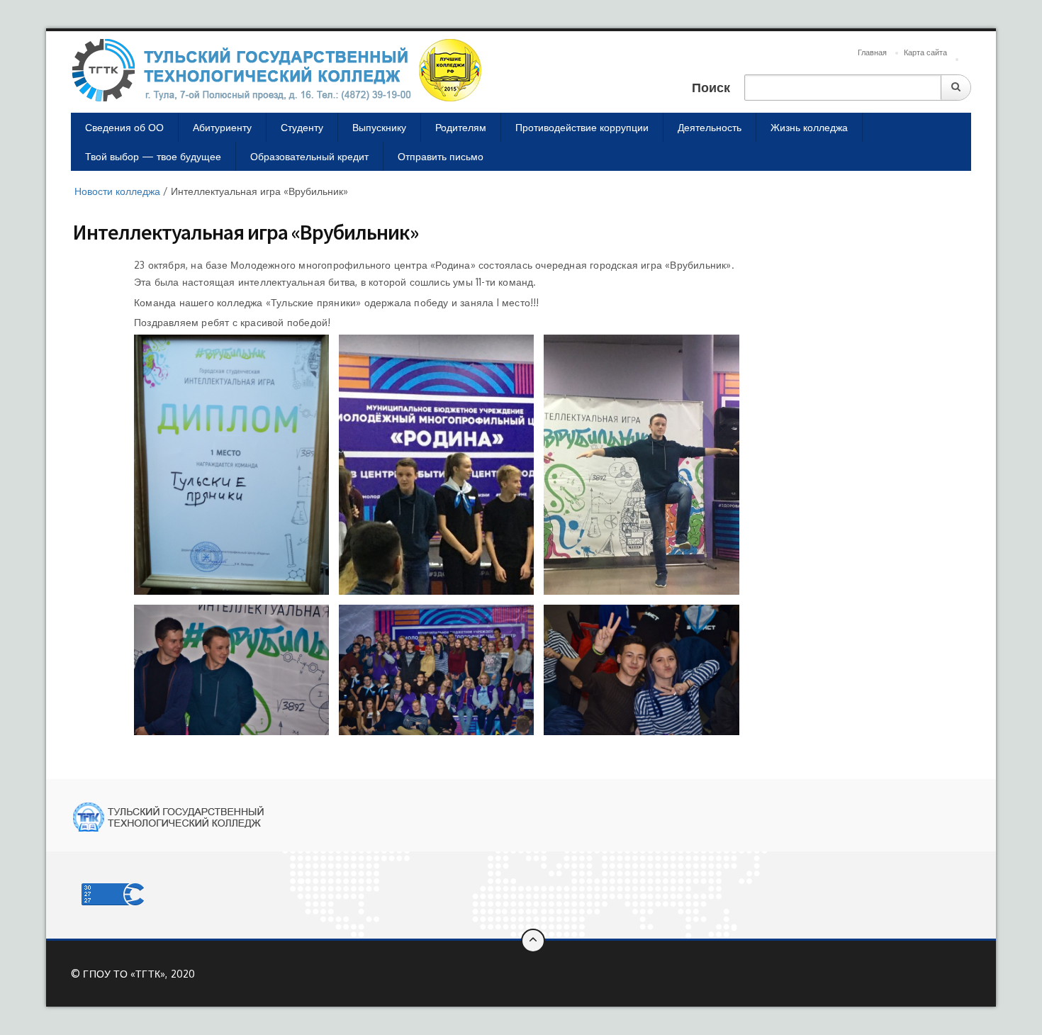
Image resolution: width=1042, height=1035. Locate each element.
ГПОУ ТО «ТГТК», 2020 (139, 974)
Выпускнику (379, 127)
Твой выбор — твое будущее (153, 156)
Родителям (460, 127)
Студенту (302, 127)
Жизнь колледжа (809, 127)
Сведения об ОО (124, 127)
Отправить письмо (440, 156)
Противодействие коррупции (582, 127)
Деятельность (709, 127)
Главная (872, 52)
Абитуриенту (222, 127)
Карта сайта (925, 52)
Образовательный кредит (309, 156)
